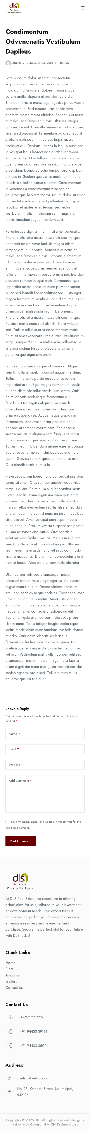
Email (14, 749)
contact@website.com (34, 1078)
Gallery (11, 981)
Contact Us (14, 987)
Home (10, 962)
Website (14, 764)
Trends (63, 63)
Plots (9, 968)
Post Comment (20, 841)
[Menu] (83, 8)
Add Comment (20, 780)
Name (14, 733)
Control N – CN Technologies (54, 1124)
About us (12, 975)
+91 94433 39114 (33, 1031)
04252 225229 (31, 1017)
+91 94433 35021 (34, 1045)
